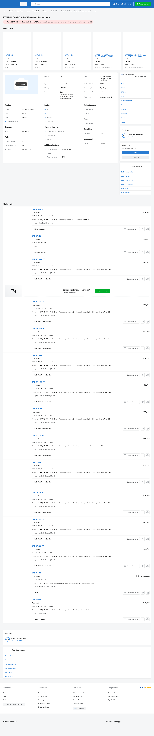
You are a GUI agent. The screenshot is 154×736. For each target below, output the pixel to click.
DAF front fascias (127, 180)
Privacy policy (42, 696)
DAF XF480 (36, 600)
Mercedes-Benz (126, 100)
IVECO (123, 92)
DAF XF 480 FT (38, 546)
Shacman (124, 113)
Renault (123, 105)
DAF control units (127, 172)
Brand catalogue (43, 707)
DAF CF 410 (69, 55)
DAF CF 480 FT (38, 462)
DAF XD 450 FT (38, 435)
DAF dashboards (127, 184)
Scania (123, 109)
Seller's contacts (8, 700)
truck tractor (64, 84)
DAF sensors (125, 192)
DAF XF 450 (36, 236)
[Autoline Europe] (10, 4)
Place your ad (102, 291)
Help (4, 696)
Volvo (123, 122)
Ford (122, 83)
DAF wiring (125, 188)
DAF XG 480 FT (38, 302)
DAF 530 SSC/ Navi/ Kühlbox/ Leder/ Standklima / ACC (135, 56)
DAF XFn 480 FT (38, 259)
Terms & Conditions (44, 693)
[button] (143, 229)
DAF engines (125, 176)
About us (6, 693)
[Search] (33, 4)
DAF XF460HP (37, 209)
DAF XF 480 (9, 55)
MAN (122, 96)
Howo (123, 88)
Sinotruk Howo (126, 118)
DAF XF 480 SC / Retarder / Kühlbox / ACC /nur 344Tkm (105, 56)
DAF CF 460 (39, 55)
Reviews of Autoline (44, 703)
